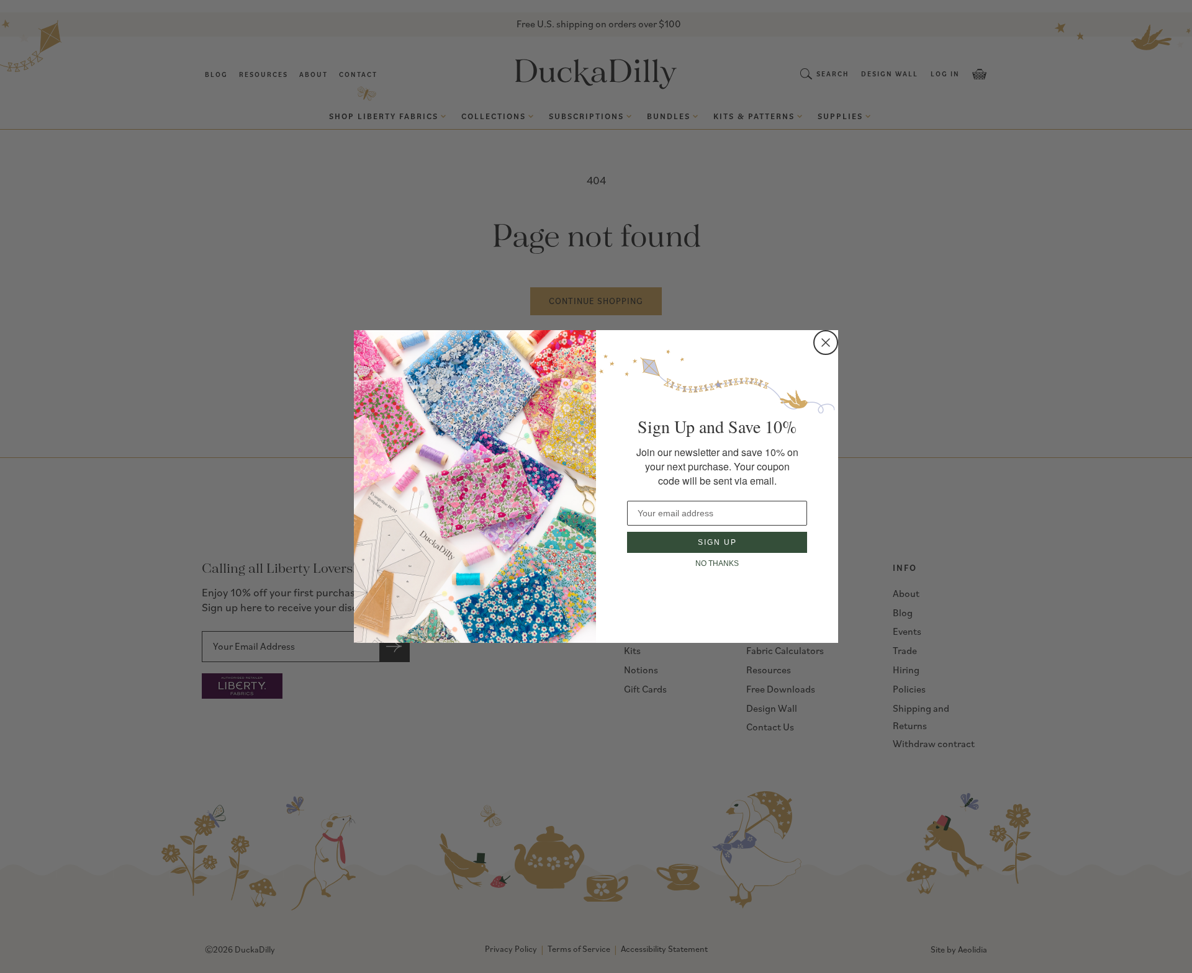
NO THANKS (717, 563)
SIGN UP (717, 542)
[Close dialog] (825, 342)
